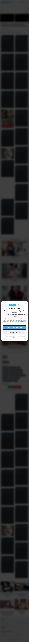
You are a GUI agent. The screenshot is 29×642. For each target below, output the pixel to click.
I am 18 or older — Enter (14, 327)
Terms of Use (18, 321)
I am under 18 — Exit (14, 332)
